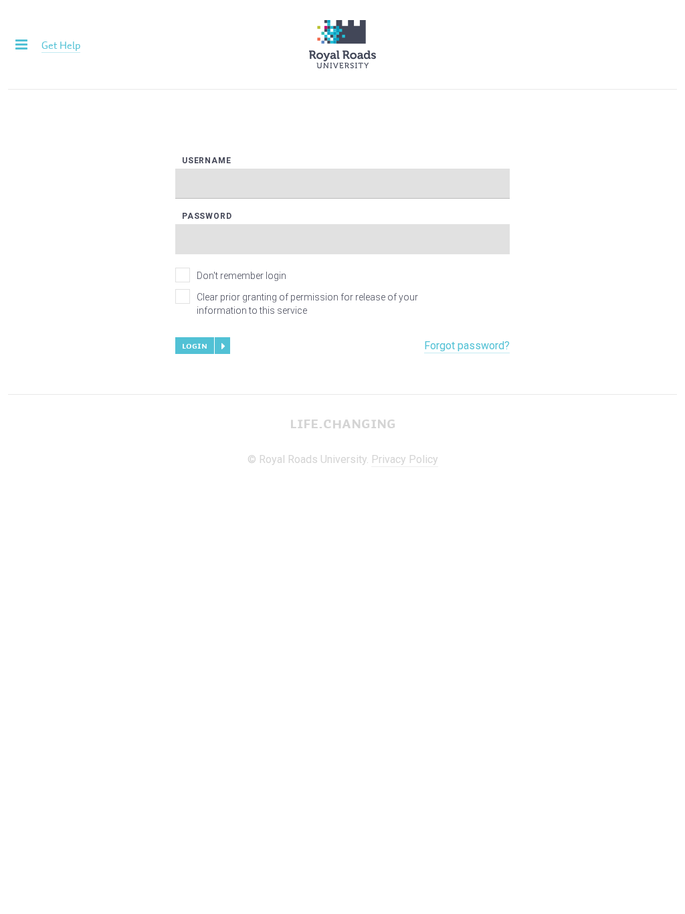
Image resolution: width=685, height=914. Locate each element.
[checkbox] (182, 275)
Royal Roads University (342, 44)
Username (206, 161)
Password (206, 216)
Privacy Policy (404, 459)
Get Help (60, 45)
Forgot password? (467, 345)
